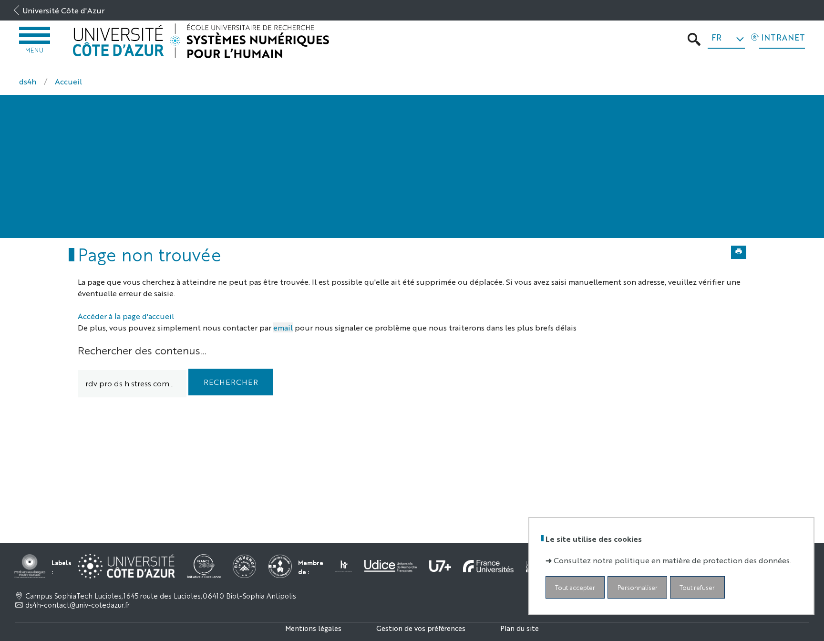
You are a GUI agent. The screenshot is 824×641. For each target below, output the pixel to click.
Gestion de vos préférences (420, 627)
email (283, 327)
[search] (132, 383)
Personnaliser (638, 587)
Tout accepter (575, 587)
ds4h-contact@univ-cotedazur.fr (77, 604)
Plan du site (519, 627)
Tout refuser (697, 587)
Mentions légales (313, 627)
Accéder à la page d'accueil (126, 316)
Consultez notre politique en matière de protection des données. (672, 560)
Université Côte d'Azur (63, 10)
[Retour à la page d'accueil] (201, 40)
